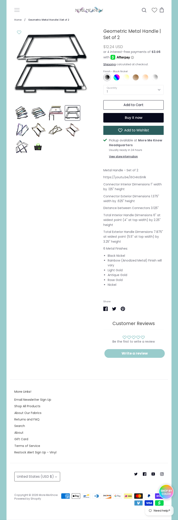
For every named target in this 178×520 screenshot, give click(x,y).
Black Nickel (107, 77)
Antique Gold (135, 77)
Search (19, 426)
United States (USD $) (35, 476)
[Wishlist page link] (154, 10)
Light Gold (126, 77)
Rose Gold (145, 77)
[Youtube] (153, 474)
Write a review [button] (135, 353)
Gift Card (21, 439)
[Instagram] (162, 474)
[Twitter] (136, 474)
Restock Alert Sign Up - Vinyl (35, 452)
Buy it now (133, 117)
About (18, 432)
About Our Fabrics (27, 413)
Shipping (109, 64)
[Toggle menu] (17, 10)
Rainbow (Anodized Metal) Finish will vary (116, 77)
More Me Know (48, 495)
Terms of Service (27, 446)
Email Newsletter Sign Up (32, 399)
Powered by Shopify (27, 498)
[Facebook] (144, 474)
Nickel (154, 77)
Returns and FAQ (27, 419)
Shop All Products (27, 406)
